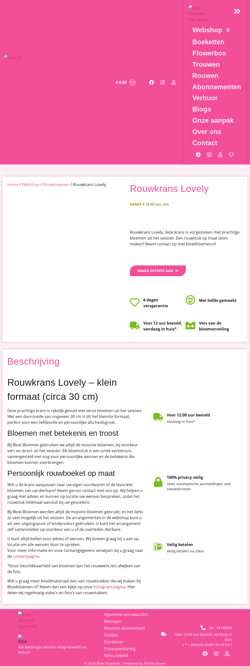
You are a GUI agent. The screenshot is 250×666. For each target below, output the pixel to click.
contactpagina (26, 556)
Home (13, 184)
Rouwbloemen (56, 184)
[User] (173, 82)
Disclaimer (114, 641)
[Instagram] (162, 82)
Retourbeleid (116, 655)
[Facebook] (151, 82)
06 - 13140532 (220, 627)
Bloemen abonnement (124, 628)
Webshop (31, 184)
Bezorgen (112, 621)
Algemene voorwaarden (126, 614)
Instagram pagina (109, 587)
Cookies (111, 635)
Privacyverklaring (119, 648)
